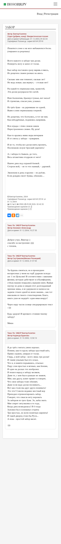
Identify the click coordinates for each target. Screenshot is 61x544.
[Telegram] (17, 215)
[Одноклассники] (13, 215)
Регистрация (51, 13)
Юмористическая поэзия (37, 36)
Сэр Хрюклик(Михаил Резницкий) (27, 258)
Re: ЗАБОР (17, 225)
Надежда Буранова (21, 336)
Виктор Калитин (20, 34)
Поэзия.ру (17, 4)
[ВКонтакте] (9, 215)
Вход (39, 13)
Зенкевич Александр (22, 228)
